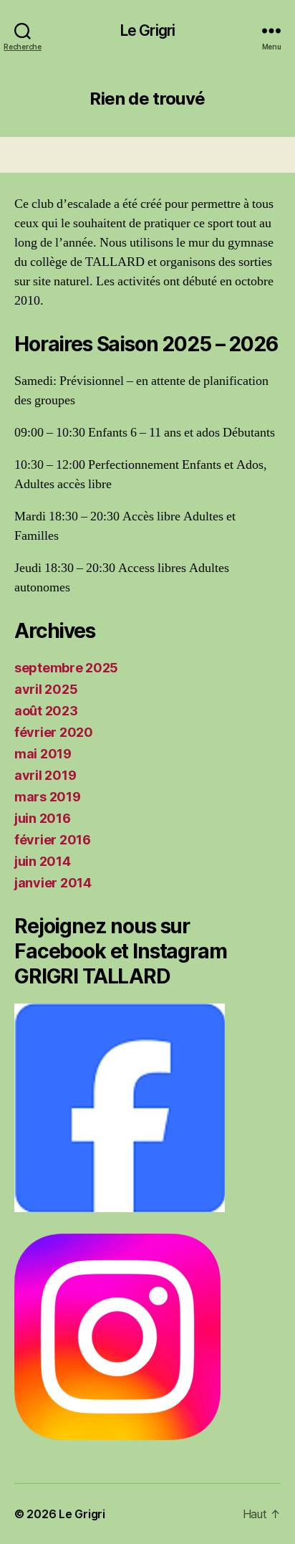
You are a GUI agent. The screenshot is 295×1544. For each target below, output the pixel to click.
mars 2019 (47, 796)
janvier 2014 (53, 882)
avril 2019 (45, 775)
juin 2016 (42, 818)
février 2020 (53, 732)
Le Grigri (147, 30)
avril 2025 (45, 689)
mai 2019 (43, 753)
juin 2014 (42, 861)
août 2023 (46, 710)
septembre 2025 (66, 667)
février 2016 (52, 839)
